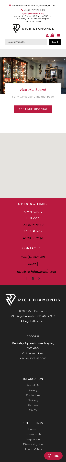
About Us (33, 385)
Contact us (33, 395)
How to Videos (33, 449)
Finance (33, 429)
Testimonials (33, 434)
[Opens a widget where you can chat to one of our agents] (53, 456)
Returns (33, 405)
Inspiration (33, 439)
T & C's (33, 410)
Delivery (33, 400)
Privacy (33, 390)
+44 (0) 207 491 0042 (35, 10)
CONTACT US (33, 248)
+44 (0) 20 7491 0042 (33, 358)
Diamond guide (33, 444)
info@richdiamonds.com (36, 271)
